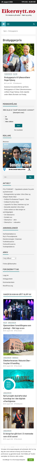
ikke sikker (9, 121)
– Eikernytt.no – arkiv (10, 220)
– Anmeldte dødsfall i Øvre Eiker (13, 207)
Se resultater (18, 130)
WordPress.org (8, 286)
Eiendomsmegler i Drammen (12, 239)
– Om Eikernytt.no (9, 215)
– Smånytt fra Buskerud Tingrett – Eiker (16, 199)
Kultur (5, 322)
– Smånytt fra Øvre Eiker (11, 202)
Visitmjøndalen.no (9, 247)
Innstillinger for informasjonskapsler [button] (14, 460)
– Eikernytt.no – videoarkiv (11, 222)
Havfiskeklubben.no (9, 234)
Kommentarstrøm (8, 282)
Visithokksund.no (8, 242)
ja (6, 116)
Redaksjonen (18, 83)
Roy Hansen (19, 330)
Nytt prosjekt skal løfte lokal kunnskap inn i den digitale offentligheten (15, 398)
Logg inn (6, 275)
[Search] (34, 24)
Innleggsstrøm (8, 279)
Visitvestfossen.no (9, 244)
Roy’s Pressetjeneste (10, 236)
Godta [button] (30, 459)
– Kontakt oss (7, 217)
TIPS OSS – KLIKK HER (29, 2)
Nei (6, 119)
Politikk (15, 73)
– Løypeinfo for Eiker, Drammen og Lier (16, 204)
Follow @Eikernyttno (9, 264)
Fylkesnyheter (8, 73)
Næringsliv (15, 357)
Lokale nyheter (12, 322)
